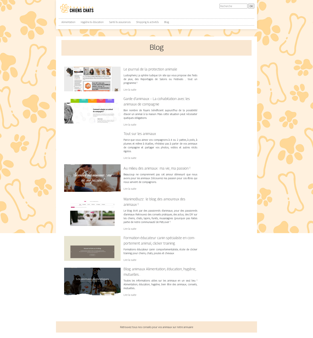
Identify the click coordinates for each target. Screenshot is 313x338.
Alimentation (68, 22)
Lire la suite (130, 89)
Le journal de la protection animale (150, 69)
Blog (166, 22)
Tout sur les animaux (140, 134)
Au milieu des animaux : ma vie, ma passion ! (157, 168)
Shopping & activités (147, 22)
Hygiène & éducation (92, 22)
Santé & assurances (120, 22)
